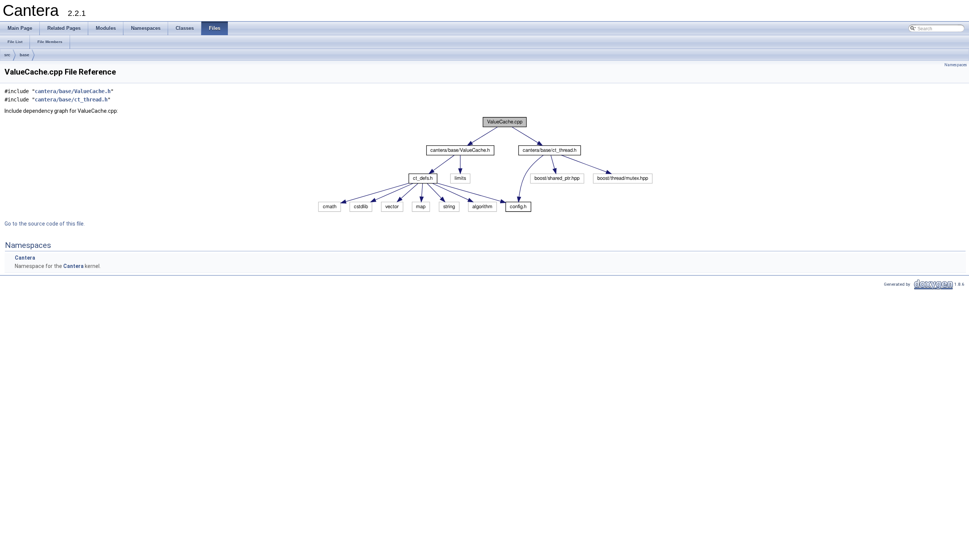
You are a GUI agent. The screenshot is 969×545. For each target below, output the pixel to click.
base (24, 55)
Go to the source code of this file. (45, 224)
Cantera (25, 258)
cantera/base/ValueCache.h (73, 91)
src (7, 55)
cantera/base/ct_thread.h (71, 100)
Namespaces (955, 64)
